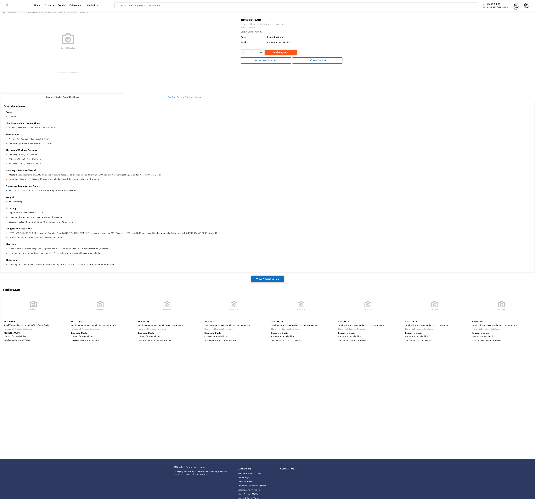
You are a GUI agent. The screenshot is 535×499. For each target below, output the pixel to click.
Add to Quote (280, 52)
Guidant (13, 116)
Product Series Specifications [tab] (62, 97)
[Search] (117, 5)
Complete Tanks (245, 481)
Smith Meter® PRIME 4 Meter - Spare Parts (266, 24)
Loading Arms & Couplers (249, 490)
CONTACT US (287, 468)
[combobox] (296, 5)
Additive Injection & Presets (250, 473)
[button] (76, 5)
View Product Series (267, 279)
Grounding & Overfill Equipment (252, 486)
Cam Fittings (243, 477)
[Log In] (516, 5)
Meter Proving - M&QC (248, 494)
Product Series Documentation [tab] (185, 97)
